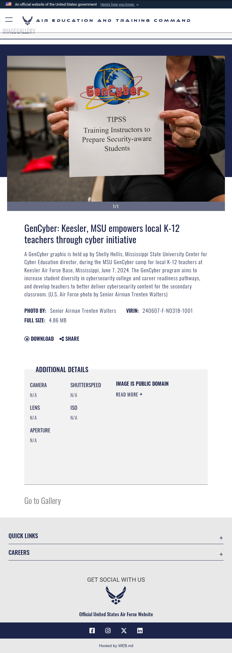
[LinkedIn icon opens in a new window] (140, 630)
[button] (120, 4)
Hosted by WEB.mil (116, 645)
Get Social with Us (116, 579)
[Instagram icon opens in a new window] (108, 630)
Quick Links (23, 535)
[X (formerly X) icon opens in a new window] (124, 630)
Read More (128, 394)
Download (41, 338)
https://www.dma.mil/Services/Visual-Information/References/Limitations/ (150, 466)
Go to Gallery (42, 500)
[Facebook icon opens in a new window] (92, 630)
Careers (18, 552)
